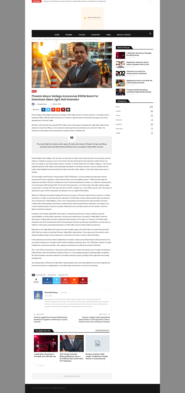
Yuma (108, 35)
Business (119, 120)
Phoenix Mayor (52, 275)
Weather (119, 124)
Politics (118, 111)
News (34, 91)
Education (119, 129)
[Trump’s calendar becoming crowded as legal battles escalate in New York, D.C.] (120, 92)
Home (57, 35)
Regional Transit (63, 275)
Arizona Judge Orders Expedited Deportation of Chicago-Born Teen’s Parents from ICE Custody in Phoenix (94, 319)
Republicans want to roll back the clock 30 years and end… (139, 81)
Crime (118, 115)
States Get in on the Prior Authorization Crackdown (136, 72)
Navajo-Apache (123, 35)
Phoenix (69, 35)
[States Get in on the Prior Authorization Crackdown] (120, 73)
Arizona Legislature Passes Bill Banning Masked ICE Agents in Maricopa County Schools (50, 319)
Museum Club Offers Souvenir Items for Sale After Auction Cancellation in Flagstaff (74, 1)
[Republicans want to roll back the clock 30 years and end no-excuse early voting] (120, 82)
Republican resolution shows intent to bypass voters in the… (138, 63)
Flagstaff (95, 35)
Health (118, 133)
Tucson (81, 35)
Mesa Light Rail (41, 275)
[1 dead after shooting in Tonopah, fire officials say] (46, 343)
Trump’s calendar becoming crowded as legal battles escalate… (139, 91)
